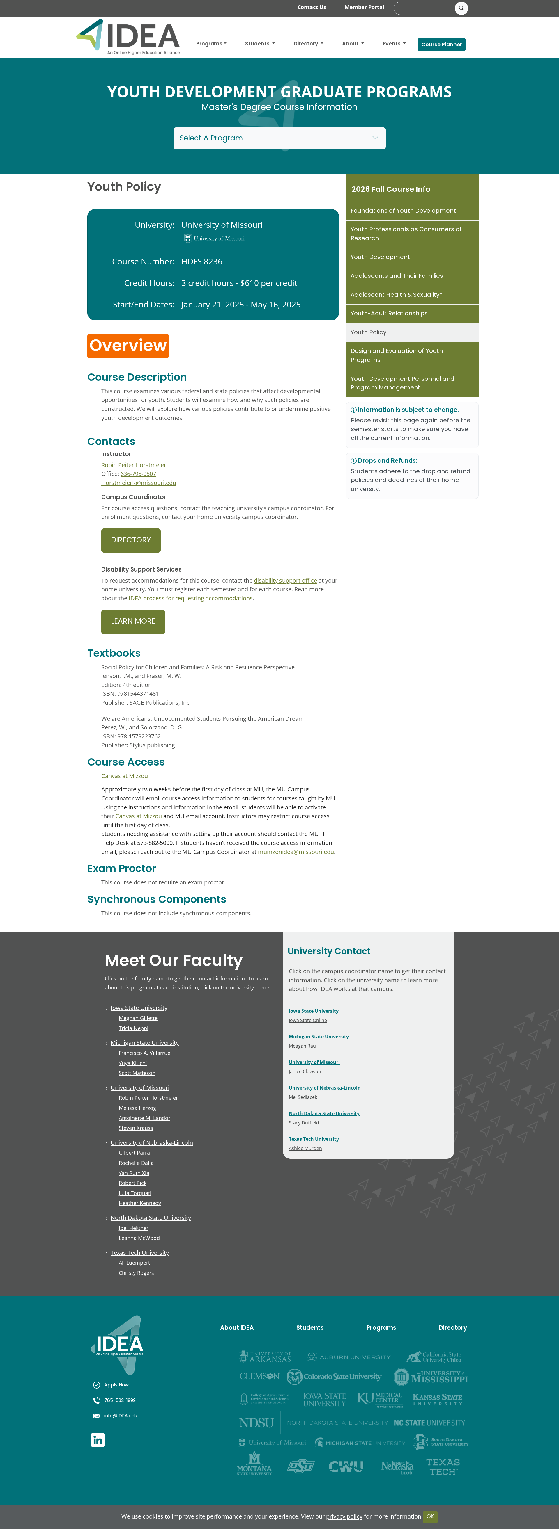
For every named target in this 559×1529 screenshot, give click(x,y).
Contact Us (312, 6)
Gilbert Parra (134, 1152)
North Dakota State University (151, 1218)
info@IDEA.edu (120, 1416)
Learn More (133, 622)
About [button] (351, 44)
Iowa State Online (308, 1020)
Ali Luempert (134, 1262)
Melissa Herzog (137, 1107)
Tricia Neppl (133, 1028)
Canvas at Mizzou (124, 776)
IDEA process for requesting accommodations (191, 598)
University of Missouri (140, 1088)
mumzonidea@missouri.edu (296, 852)
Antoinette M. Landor (144, 1118)
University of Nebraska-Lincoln (152, 1143)
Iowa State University (139, 1008)
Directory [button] (306, 44)
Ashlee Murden (305, 1148)
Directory (131, 541)
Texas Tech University (140, 1252)
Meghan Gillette (138, 1017)
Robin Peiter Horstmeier (133, 465)
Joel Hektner (133, 1227)
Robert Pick (132, 1182)
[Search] (461, 8)
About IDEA (237, 1328)
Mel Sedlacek (303, 1097)
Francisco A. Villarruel (145, 1052)
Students (258, 44)
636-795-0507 (138, 474)
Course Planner (441, 45)
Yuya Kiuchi (133, 1063)
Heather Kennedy (140, 1202)
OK (430, 1516)
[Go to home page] (128, 37)
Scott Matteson (137, 1072)
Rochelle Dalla (136, 1162)
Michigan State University (145, 1042)
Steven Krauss (136, 1127)
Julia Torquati (135, 1193)
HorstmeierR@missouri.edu (138, 483)
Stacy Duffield (304, 1122)
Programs (209, 44)
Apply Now (116, 1385)
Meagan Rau (302, 1046)
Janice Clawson (305, 1071)
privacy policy (344, 1517)
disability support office (285, 580)
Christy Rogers (136, 1272)
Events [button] (392, 44)
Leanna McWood (139, 1237)
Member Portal (364, 6)
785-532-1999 (120, 1401)
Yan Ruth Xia (134, 1173)
